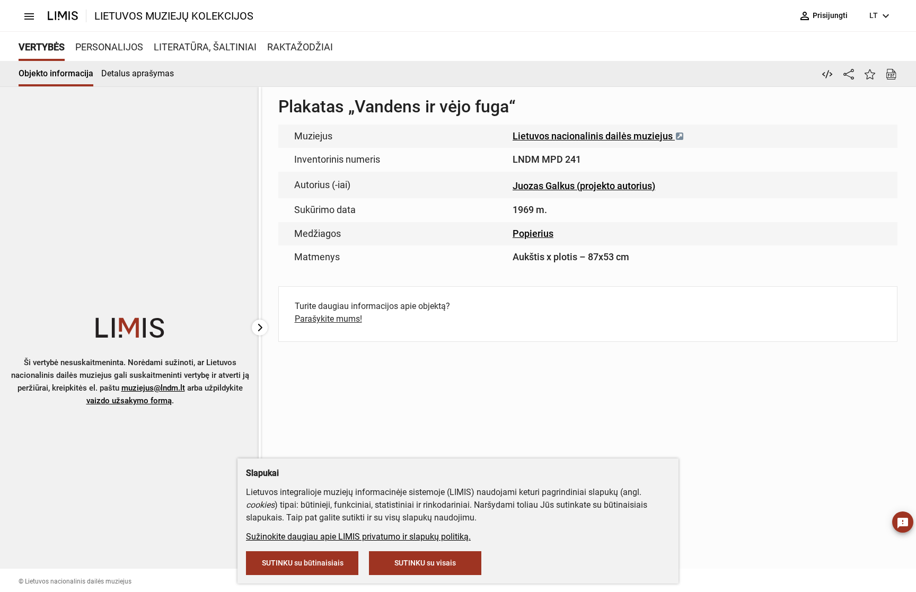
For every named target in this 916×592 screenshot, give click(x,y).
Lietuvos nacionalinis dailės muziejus (594, 136)
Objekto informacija (56, 73)
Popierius (533, 233)
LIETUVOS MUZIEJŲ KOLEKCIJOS (173, 16)
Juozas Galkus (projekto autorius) (584, 185)
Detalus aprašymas (137, 73)
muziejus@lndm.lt (153, 388)
